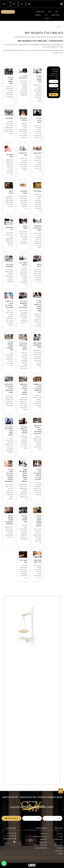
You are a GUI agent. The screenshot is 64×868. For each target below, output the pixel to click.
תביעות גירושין (39, 265)
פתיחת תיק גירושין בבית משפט (37, 228)
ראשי (56, 11)
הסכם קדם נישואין (23, 192)
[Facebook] (61, 4)
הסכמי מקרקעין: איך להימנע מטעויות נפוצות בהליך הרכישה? (23, 475)
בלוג (46, 15)
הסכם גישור (9, 118)
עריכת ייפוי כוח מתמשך (9, 265)
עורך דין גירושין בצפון (23, 77)
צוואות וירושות (43, 839)
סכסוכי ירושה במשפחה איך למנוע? (37, 345)
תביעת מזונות (25, 227)
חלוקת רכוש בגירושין (23, 264)
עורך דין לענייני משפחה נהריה (38, 79)
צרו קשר (47, 18)
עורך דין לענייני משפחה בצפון (10, 80)
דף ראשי (60, 834)
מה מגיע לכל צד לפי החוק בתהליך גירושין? (23, 346)
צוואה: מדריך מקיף (23, 561)
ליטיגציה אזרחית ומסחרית (40, 845)
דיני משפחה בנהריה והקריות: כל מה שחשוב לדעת (37, 388)
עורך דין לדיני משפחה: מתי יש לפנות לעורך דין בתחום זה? (37, 474)
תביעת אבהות (11, 192)
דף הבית (61, 27)
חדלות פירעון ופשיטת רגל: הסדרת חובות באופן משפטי (9, 388)
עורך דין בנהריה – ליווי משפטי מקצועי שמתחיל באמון (37, 305)
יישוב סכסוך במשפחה (23, 119)
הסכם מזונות (37, 153)
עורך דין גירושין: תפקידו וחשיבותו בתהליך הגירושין (38, 521)
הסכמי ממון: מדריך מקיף (37, 561)
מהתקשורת (38, 15)
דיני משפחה (44, 834)
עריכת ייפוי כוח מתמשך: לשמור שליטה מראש (23, 304)
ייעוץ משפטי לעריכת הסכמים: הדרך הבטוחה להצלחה (23, 389)
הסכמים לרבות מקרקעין (41, 848)
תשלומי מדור (37, 191)
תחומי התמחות (40, 11)
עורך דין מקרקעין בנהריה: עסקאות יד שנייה (9, 346)
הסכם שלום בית (9, 228)
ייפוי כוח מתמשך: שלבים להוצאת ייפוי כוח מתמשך (9, 520)
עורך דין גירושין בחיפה (38, 120)
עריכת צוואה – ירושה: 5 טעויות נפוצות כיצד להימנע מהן (37, 429)
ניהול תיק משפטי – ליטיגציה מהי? (24, 519)
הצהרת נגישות (58, 851)
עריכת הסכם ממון (23, 154)
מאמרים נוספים (55, 15)
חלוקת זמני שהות (9, 155)
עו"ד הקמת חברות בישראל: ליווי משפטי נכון (9, 304)
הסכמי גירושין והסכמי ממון (40, 836)
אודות (49, 11)
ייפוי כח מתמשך (43, 842)
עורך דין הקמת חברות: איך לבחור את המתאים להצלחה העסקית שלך (9, 475)
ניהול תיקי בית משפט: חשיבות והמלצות (23, 430)
